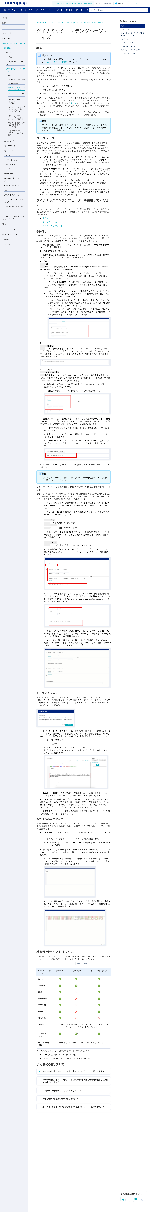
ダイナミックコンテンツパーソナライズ (16, 88)
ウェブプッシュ (10, 146)
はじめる (76, 23)
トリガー (10, 57)
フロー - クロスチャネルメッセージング (13, 217)
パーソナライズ (8, 229)
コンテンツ (7, 244)
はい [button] (126, 1200)
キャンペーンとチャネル (61, 23)
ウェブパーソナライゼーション (14, 200)
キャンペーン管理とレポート (14, 207)
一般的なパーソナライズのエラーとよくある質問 (16, 133)
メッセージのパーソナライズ (94, 23)
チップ (74, 103)
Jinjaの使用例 (13, 83)
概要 (10, 76)
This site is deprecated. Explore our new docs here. (73, 3)
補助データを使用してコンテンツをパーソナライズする (16, 125)
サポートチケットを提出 (57, 62)
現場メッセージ (10, 164)
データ (5, 28)
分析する (6, 38)
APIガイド (40, 10)
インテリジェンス (9, 234)
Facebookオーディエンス (14, 179)
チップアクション (50, 222)
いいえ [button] (140, 1200)
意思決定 (6, 239)
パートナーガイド (55, 10)
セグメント (7, 33)
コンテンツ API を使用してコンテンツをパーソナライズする (16, 109)
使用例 (69, 10)
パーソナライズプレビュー (16, 94)
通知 (4, 224)
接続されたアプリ (11, 195)
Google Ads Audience (13, 185)
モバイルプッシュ (11, 141)
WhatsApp (8, 173)
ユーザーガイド (10, 10)
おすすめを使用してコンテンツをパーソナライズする (16, 101)
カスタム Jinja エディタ (53, 226)
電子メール (9, 150)
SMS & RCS (9, 155)
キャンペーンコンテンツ (15, 62)
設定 (4, 23)
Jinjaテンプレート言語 (16, 80)
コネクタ (8, 190)
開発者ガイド (26, 10)
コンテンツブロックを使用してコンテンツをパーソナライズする (16, 117)
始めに (5, 18)
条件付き (46, 218)
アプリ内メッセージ (12, 160)
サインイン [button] (138, 3)
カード (7, 169)
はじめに (10, 52)
